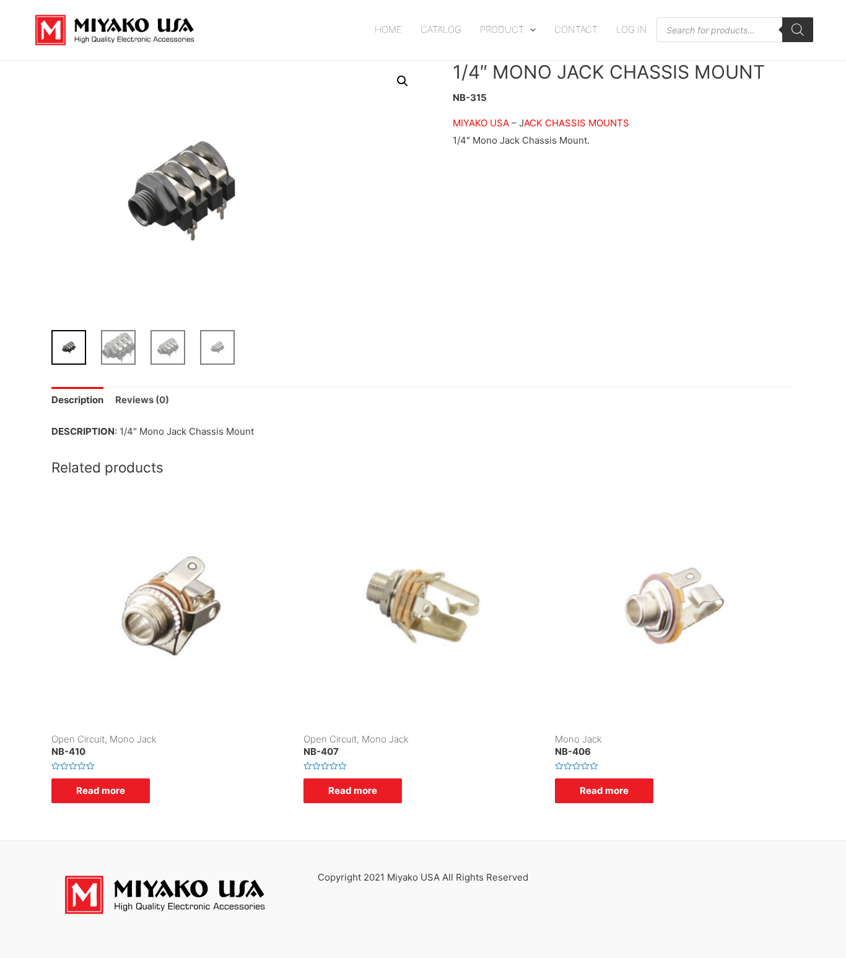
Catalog (441, 29)
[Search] (797, 29)
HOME (388, 29)
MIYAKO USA (481, 123)
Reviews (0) (142, 400)
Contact (576, 29)
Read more (100, 790)
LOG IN (631, 29)
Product (502, 29)
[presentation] (530, 29)
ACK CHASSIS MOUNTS (576, 123)
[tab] (77, 400)
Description (77, 400)
